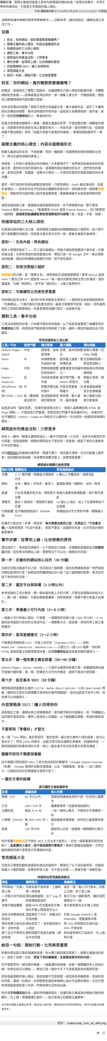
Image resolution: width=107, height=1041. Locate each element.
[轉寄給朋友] (103, 1035)
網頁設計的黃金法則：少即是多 (27, 57)
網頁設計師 (47, 11)
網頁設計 (13, 453)
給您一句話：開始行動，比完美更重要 (32, 75)
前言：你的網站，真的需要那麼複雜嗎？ (33, 39)
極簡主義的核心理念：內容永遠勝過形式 (33, 44)
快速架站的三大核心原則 (23, 48)
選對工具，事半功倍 (20, 53)
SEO (26, 705)
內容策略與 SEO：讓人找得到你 (28, 66)
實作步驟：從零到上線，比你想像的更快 (33, 62)
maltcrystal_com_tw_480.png (86, 1023)
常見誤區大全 (16, 71)
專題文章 (6, 2)
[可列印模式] (97, 1035)
